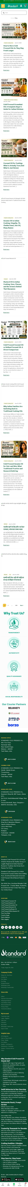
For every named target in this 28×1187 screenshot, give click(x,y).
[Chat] (14, 1184)
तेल (10, 574)
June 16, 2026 (18, 461)
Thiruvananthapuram (17, 1119)
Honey (6, 1149)
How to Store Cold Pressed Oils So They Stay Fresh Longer (13, 48)
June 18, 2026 (18, 403)
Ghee (3, 1149)
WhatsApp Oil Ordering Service (11, 1166)
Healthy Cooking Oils (8, 42)
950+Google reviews (17, 1080)
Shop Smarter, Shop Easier (11, 1158)
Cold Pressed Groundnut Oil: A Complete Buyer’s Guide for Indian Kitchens (13, 106)
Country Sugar (13, 1149)
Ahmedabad (23, 1117)
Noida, (2, 1119)
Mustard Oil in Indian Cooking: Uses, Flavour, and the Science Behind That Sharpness (12, 285)
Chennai (5, 1091)
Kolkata (17, 1117)
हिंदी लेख (5, 524)
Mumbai (9, 1117)
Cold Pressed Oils (15, 1147)
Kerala (12, 1108)
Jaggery (19, 1149)
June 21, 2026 (18, 342)
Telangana (10, 1110)
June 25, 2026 (18, 217)
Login (8, 1185)
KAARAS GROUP (13, 1174)
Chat (14, 1185)
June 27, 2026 (18, 42)
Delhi (5, 1117)
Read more (6, 70)
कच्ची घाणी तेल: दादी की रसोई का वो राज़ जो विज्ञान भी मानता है (13, 578)
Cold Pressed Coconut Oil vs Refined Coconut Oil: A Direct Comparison (13, 347)
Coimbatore (17, 1121)
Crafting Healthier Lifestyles (12, 1143)
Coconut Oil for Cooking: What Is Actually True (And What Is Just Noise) (13, 165)
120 (16, 605)
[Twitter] (17, 927)
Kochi (5, 1121)
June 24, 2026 (12, 279)
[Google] (2, 927)
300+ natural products (15, 1084)
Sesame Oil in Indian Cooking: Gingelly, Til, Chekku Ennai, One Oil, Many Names (12, 224)
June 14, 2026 (12, 524)
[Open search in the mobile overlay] (14, 12)
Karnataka (7, 1108)
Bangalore (20, 1093)
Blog (16, 18)
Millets (3, 1151)
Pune (13, 1117)
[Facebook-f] (9, 927)
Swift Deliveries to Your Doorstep (13, 1089)
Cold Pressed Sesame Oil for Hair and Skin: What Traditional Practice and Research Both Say (13, 467)
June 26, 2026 (6, 101)
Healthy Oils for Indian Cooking (10, 99)
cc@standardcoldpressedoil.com (10, 960)
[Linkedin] (20, 927)
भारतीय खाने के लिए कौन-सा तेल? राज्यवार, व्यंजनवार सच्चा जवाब (13, 528)
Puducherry (10, 1121)
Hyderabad (13, 1091)
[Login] (8, 1184)
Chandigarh (8, 1119)
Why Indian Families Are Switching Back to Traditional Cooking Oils (12, 408)
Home (12, 18)
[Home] (3, 1184)
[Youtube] (6, 927)
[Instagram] (13, 927)
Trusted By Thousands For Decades (14, 1128)
